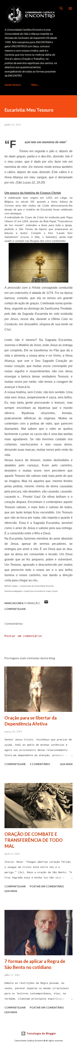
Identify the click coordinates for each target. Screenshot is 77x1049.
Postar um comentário (23, 636)
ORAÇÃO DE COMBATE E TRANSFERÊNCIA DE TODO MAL (33, 840)
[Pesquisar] (61, 6)
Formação (32, 603)
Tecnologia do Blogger (41, 1033)
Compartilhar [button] (15, 608)
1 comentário (40, 764)
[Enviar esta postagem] (46, 603)
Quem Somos (12, 84)
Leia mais (66, 764)
